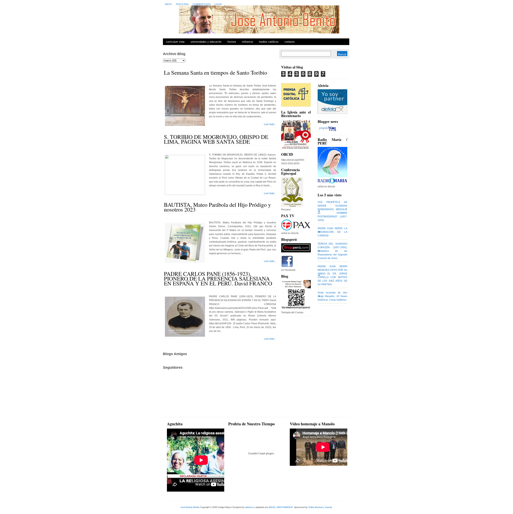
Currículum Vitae (175, 41)
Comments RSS (201, 4)
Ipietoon (249, 507)
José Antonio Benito (189, 507)
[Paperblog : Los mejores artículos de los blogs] (327, 131)
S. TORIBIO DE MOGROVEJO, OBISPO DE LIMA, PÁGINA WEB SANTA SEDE (216, 139)
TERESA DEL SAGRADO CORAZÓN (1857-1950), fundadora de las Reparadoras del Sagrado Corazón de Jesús (332, 251)
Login (218, 4)
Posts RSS (182, 4)
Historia (231, 41)
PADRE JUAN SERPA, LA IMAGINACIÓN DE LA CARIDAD (332, 232)
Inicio (168, 4)
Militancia (247, 41)
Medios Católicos (269, 41)
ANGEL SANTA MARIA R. (281, 507)
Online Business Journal (320, 507)
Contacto (290, 41)
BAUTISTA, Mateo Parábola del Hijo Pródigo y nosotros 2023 (217, 207)
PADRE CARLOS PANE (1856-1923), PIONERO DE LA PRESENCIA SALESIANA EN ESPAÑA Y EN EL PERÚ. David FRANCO (218, 278)
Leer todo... (270, 124)
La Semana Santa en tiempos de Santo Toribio (215, 72)
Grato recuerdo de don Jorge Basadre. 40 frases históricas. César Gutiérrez (332, 296)
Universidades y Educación (206, 41)
